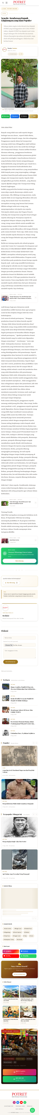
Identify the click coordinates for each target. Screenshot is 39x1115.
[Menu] (6, 2)
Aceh (4, 13)
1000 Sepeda (19, 1109)
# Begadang (7, 932)
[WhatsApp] (24, 1102)
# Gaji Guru (7, 936)
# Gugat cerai (16, 936)
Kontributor (8, 1106)
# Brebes (26, 932)
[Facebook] (17, 1102)
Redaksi (14, 48)
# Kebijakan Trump (9, 939)
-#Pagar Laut (17, 928)
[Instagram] (14, 1102)
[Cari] (3, 2)
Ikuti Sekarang (19, 561)
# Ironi (31, 936)
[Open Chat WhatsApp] (32, 1110)
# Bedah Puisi (28, 928)
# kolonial (19, 939)
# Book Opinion (17, 932)
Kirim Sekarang (20, 974)
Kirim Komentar (11, 662)
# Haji (25, 936)
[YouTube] (21, 1102)
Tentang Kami (20, 1106)
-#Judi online (7, 928)
